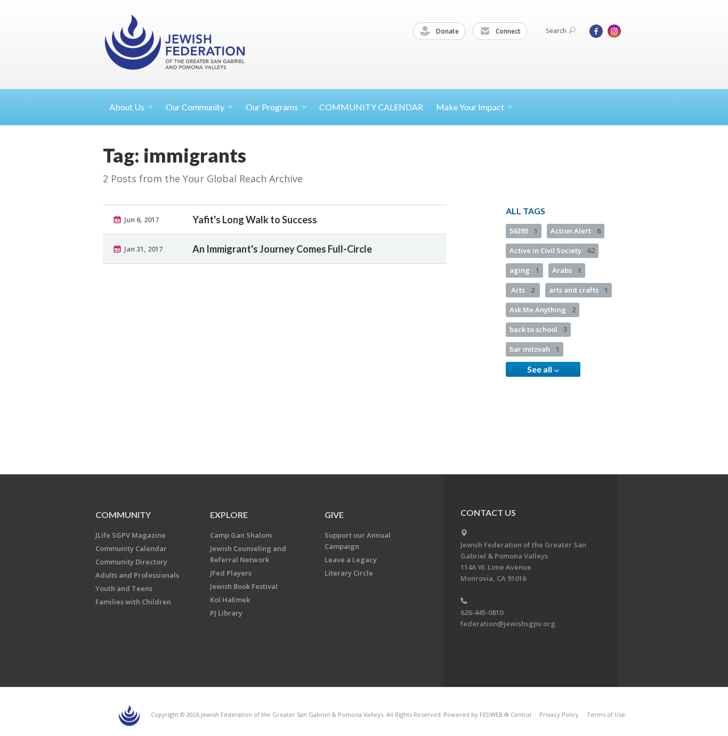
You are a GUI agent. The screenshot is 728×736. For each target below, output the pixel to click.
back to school (538, 329)
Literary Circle (349, 573)
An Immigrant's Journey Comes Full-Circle (282, 249)
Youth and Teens (123, 588)
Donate (446, 31)
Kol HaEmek (230, 599)
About (126, 107)
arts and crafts (578, 290)
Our (272, 107)
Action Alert (576, 231)
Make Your (470, 107)
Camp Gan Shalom (241, 535)
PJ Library (226, 613)
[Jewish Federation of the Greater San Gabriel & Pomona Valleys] (176, 44)
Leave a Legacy (351, 559)
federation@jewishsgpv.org (507, 623)
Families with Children (133, 601)
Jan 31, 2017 (143, 249)
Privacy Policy (559, 714)
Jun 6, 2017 (141, 219)
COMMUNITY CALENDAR (371, 107)
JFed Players (231, 573)
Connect (507, 31)
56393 (523, 231)
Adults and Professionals (137, 575)
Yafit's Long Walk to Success (254, 219)
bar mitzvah (534, 349)
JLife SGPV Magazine (130, 535)
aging (524, 270)
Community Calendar (131, 548)
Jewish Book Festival (244, 586)
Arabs (566, 270)
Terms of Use (606, 714)
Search (556, 30)
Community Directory (131, 562)
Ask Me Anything (542, 309)
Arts (523, 290)
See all (540, 369)
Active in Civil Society (552, 250)
